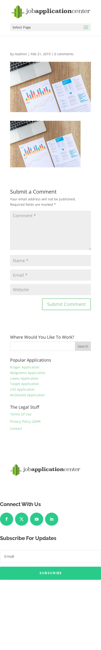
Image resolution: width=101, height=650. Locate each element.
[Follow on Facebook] (6, 519)
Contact (16, 428)
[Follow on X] (21, 519)
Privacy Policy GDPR (25, 421)
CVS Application (22, 389)
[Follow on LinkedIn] (51, 519)
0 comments (64, 54)
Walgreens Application (28, 373)
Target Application (24, 384)
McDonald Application (27, 395)
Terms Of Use (20, 414)
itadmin (21, 54)
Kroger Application (24, 367)
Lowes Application (24, 378)
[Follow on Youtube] (36, 519)
